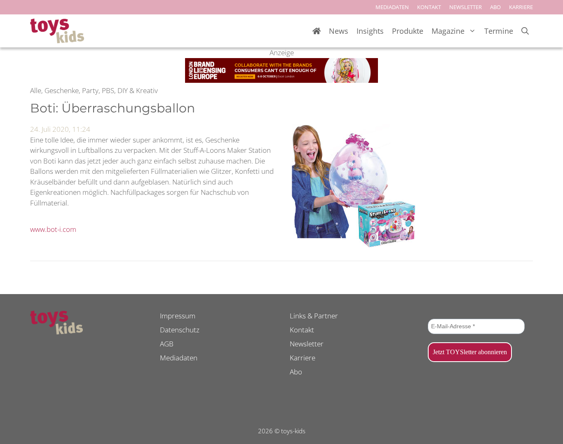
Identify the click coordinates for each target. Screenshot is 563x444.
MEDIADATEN (392, 7)
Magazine (448, 31)
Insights (370, 31)
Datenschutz (179, 329)
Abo (296, 371)
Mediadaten (178, 357)
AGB (167, 343)
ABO (495, 7)
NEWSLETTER (465, 7)
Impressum (177, 315)
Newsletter (307, 343)
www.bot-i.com (53, 229)
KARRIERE (521, 7)
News (338, 31)
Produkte (407, 31)
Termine (498, 31)
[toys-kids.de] (57, 30)
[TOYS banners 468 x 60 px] (281, 80)
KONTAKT (429, 7)
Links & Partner (314, 315)
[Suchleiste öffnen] (525, 31)
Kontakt (302, 329)
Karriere (302, 357)
